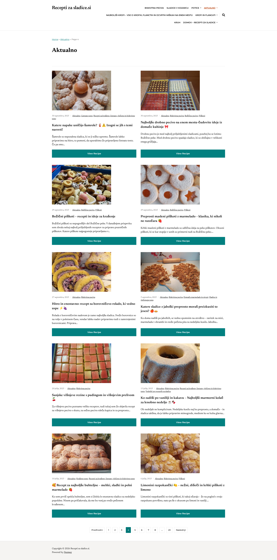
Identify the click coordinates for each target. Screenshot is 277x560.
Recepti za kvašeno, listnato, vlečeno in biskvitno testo (112, 479)
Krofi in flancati (205, 15)
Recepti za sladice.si (71, 8)
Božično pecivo (191, 116)
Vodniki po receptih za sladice (158, 392)
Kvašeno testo (82, 479)
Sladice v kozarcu (178, 8)
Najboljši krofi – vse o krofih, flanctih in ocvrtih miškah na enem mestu (149, 15)
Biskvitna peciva (154, 8)
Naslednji (181, 530)
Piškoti (202, 116)
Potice (195, 8)
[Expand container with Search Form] (223, 15)
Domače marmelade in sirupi (196, 297)
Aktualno (209, 8)
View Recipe (94, 153)
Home (55, 39)
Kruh (177, 22)
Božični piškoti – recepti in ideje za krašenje (83, 216)
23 (169, 530)
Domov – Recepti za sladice (199, 22)
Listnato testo (87, 116)
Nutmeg (68, 552)
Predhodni (97, 530)
